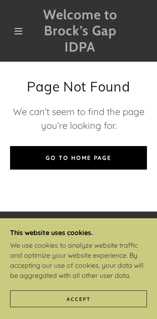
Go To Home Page (78, 158)
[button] (18, 31)
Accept (79, 299)
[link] (80, 31)
